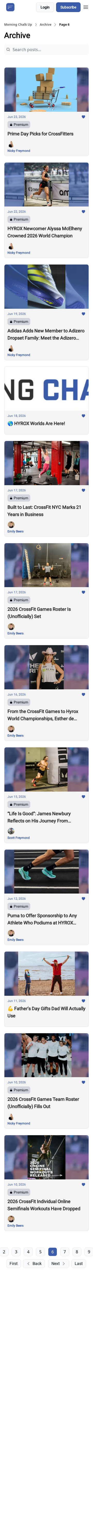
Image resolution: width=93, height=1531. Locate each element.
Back (37, 1263)
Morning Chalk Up (18, 25)
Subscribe (68, 7)
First (14, 1263)
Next (55, 1263)
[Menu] (86, 6)
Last (79, 1263)
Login (45, 7)
